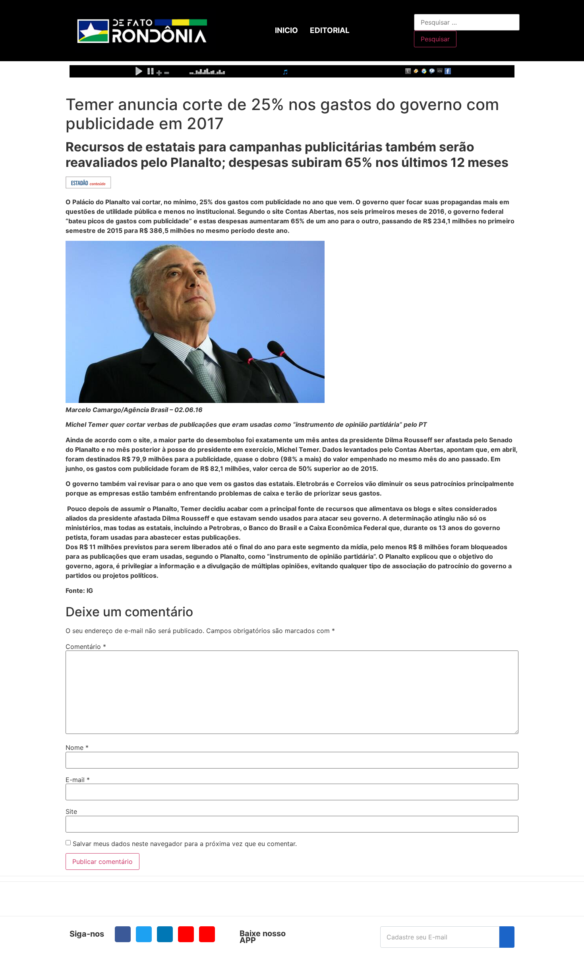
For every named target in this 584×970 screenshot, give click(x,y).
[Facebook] (123, 934)
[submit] (506, 937)
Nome (77, 747)
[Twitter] (144, 934)
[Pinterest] (207, 934)
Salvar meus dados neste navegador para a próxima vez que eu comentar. (185, 843)
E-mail (78, 779)
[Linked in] (165, 934)
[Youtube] (186, 934)
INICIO (286, 30)
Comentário (86, 646)
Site (71, 811)
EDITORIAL (330, 30)
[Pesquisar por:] (467, 22)
